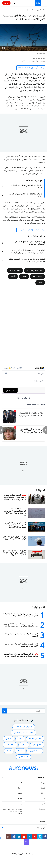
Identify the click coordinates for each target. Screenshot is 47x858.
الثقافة (20, 798)
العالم (33, 10)
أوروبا (13, 276)
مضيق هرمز (37, 744)
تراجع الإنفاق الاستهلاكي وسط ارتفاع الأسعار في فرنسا (26, 186)
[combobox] (23, 710)
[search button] (4, 710)
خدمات (42, 821)
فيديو (43, 804)
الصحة (20, 750)
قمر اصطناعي (23, 756)
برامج (20, 804)
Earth (20, 788)
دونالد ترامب (10, 744)
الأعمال (43, 788)
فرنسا (27, 10)
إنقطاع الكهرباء (15, 270)
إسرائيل (8, 738)
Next (43, 793)
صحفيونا (42, 809)
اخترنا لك (40, 490)
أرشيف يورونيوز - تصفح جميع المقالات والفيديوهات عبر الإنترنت (12, 811)
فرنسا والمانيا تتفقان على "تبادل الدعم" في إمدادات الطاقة (25, 195)
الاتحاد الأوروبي (35, 750)
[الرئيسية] (44, 10)
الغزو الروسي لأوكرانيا (34, 270)
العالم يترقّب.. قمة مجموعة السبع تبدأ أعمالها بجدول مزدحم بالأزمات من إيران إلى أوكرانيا (28, 251)
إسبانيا (24, 744)
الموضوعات (41, 777)
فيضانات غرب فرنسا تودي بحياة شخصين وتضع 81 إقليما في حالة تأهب (27, 260)
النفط (9, 750)
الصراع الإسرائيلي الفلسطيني (23, 732)
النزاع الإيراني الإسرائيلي (23, 726)
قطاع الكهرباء (37, 276)
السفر (43, 798)
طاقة (40, 282)
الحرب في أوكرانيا (35, 738)
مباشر (6, 3)
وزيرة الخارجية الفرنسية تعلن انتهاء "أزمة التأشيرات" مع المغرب (29, 243)
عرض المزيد (41, 827)
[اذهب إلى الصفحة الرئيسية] (38, 3)
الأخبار (39, 10)
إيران (20, 738)
